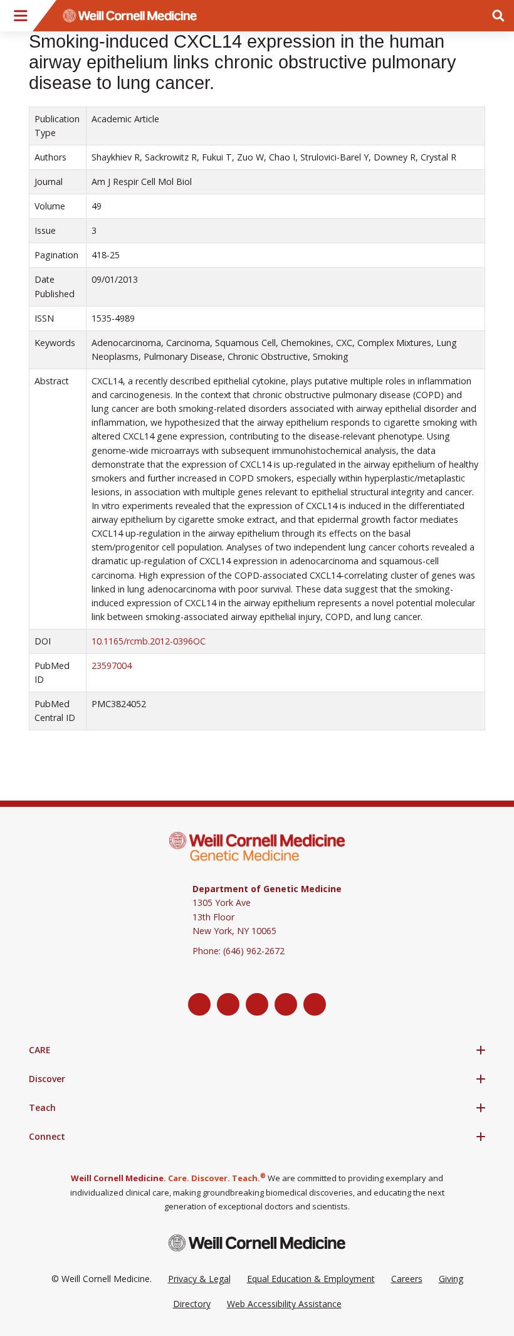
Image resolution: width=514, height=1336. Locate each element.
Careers (406, 1279)
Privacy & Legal (199, 1279)
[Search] (498, 15)
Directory (192, 1304)
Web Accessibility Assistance (284, 1304)
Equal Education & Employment (311, 1279)
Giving (451, 1279)
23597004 (112, 665)
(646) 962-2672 (254, 951)
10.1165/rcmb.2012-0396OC (149, 641)
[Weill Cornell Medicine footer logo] (257, 1243)
